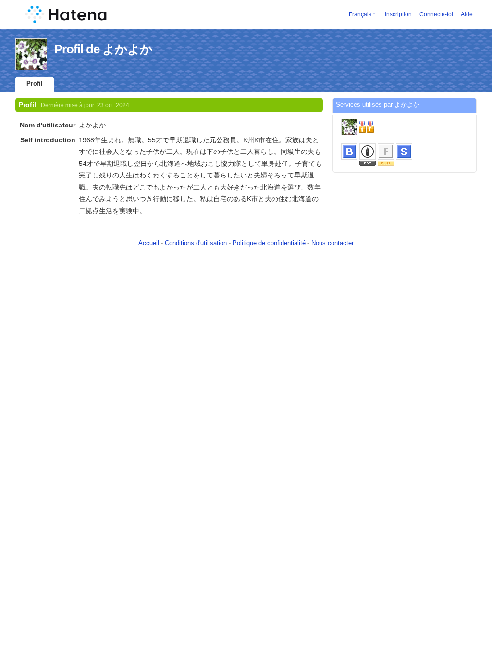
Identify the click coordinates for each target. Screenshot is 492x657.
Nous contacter (332, 243)
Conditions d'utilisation (196, 243)
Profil (34, 83)
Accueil (148, 243)
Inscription (398, 14)
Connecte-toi (436, 14)
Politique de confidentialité (269, 243)
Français (360, 14)
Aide (467, 14)
